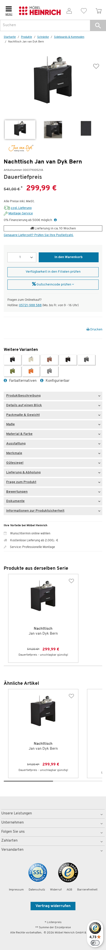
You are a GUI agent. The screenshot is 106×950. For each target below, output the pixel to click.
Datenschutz (37, 889)
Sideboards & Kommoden (69, 37)
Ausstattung (16, 443)
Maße (10, 424)
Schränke (43, 37)
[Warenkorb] (98, 10)
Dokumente (15, 501)
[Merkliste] (84, 10)
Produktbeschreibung (23, 395)
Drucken (95, 329)
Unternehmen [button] (12, 823)
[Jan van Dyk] (18, 148)
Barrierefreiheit (87, 889)
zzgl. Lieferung (21, 208)
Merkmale (14, 453)
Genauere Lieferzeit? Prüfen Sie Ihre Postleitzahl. (38, 235)
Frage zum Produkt (21, 482)
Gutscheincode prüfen (54, 284)
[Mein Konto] (69, 10)
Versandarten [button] (12, 850)
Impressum (16, 889)
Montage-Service (20, 213)
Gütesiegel (14, 463)
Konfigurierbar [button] (57, 381)
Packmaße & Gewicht (23, 415)
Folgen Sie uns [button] (13, 832)
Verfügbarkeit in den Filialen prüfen (53, 271)
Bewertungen (17, 491)
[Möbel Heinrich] (40, 9)
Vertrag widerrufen (53, 906)
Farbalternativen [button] (22, 381)
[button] (98, 25)
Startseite (10, 37)
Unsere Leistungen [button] (16, 813)
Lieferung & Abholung (23, 472)
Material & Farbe (19, 434)
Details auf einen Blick (24, 405)
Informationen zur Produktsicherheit (35, 510)
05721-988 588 (30, 305)
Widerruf (56, 889)
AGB (69, 889)
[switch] (95, 943)
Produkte (26, 37)
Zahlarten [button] (9, 841)
